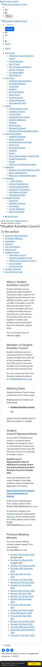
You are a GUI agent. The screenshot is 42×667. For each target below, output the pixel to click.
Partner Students (16, 69)
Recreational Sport (17, 147)
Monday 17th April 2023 (20, 593)
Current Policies (16, 266)
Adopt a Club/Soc (16, 139)
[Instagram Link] (12, 650)
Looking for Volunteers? (19, 189)
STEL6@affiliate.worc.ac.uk (20, 379)
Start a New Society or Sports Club (24, 156)
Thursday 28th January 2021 (22, 627)
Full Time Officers (16, 92)
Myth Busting (15, 125)
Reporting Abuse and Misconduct (23, 131)
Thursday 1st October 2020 (22, 635)
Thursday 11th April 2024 (21, 579)
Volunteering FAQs (17, 195)
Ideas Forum (14, 95)
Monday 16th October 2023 (22, 590)
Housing (12, 122)
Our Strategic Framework (20, 67)
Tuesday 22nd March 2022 (21, 610)
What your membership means (22, 164)
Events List (13, 200)
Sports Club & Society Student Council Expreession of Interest (20, 493)
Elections (13, 89)
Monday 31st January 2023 (22, 596)
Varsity (12, 161)
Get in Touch (14, 64)
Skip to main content (9, 1)
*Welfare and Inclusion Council (22, 260)
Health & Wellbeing (17, 120)
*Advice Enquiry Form (18, 108)
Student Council (16, 97)
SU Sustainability (16, 72)
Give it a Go (14, 145)
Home (3, 221)
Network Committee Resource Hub (24, 170)
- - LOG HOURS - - (16, 181)
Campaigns (14, 86)
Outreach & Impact (17, 128)
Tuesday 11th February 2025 (22, 565)
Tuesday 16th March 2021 (21, 624)
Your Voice (10, 221)
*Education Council (17, 255)
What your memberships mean (22, 175)
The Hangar (14, 206)
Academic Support (17, 111)
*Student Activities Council (20, 258)
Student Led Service (17, 159)
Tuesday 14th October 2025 (22, 554)
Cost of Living (15, 114)
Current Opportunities (19, 186)
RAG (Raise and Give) (18, 192)
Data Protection (16, 61)
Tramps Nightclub (17, 209)
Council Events (15, 263)
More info (16, 665)
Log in (7, 43)
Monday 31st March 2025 (21, 560)
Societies (13, 150)
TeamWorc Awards (17, 203)
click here (11, 516)
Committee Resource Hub (20, 142)
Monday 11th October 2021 (22, 621)
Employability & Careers (19, 117)
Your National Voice (17, 103)
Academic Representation (20, 81)
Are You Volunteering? (18, 184)
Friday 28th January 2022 (21, 613)
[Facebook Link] (3, 650)
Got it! (34, 664)
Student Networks (17, 100)
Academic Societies (17, 136)
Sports (12, 153)
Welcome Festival (16, 211)
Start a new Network (18, 173)
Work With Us (15, 75)
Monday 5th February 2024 (22, 582)
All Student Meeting (17, 83)
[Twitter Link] (8, 650)
